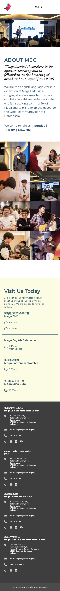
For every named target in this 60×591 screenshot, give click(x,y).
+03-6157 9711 (16, 436)
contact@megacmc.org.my (22, 430)
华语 (37, 7)
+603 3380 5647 (17, 565)
